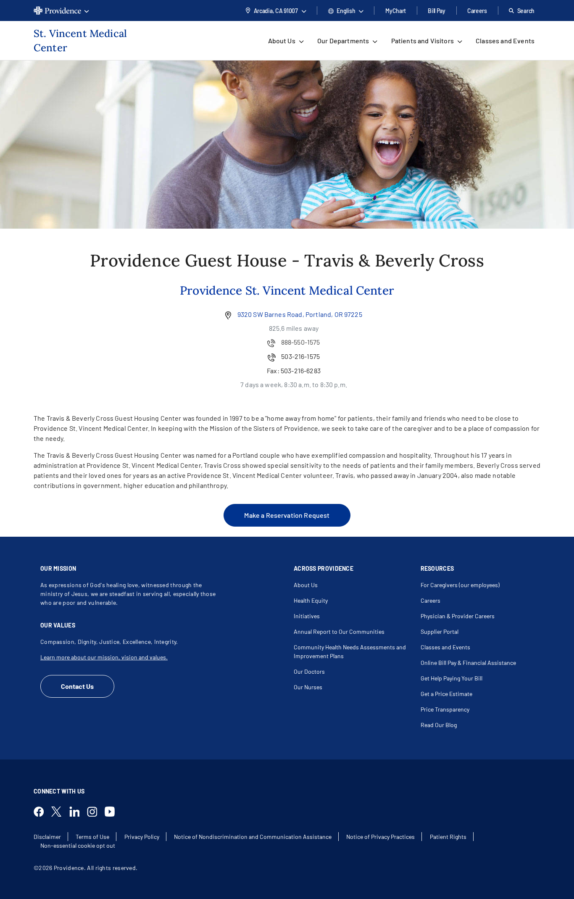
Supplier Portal (439, 631)
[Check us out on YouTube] (113, 813)
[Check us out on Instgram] (95, 813)
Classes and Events (505, 41)
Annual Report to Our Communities (339, 631)
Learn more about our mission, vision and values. (104, 657)
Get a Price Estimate (446, 693)
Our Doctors (309, 671)
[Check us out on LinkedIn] (77, 813)
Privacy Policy (141, 836)
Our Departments (343, 41)
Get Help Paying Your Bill (451, 678)
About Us (281, 41)
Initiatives (307, 616)
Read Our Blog (439, 724)
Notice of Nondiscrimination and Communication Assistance (253, 836)
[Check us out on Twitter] (59, 813)
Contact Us (77, 686)
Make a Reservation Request (286, 515)
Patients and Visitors (422, 41)
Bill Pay (436, 10)
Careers (477, 10)
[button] (61, 10)
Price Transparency (445, 709)
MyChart (395, 10)
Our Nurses (308, 687)
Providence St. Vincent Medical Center (287, 290)
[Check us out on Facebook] (42, 813)
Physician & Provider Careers (458, 616)
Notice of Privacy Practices (380, 836)
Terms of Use (92, 836)
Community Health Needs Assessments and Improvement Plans (350, 651)
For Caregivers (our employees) (460, 584)
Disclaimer (47, 836)
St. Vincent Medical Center (80, 40)
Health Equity (311, 600)
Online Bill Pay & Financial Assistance (468, 662)
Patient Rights (448, 836)
